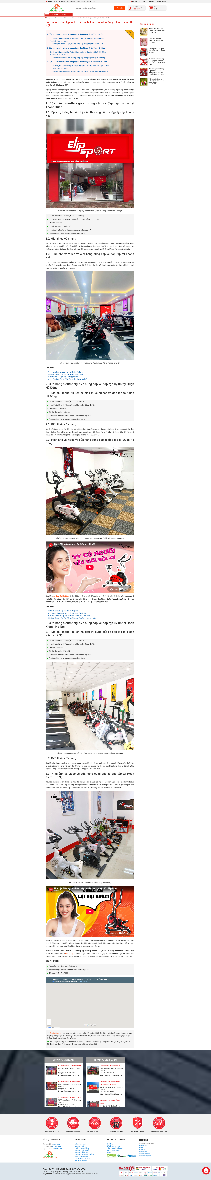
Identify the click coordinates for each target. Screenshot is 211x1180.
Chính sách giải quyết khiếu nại (84, 1154)
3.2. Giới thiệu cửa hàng (58, 69)
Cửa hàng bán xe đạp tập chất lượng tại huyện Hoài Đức (69, 616)
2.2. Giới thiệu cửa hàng (58, 55)
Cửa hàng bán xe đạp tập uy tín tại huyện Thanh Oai (67, 613)
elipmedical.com (144, 1153)
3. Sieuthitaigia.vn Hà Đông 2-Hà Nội (69, 1097)
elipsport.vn (143, 1145)
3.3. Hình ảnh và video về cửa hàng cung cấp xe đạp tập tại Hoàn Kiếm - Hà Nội (79, 71)
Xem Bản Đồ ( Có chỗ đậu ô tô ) (70, 1075)
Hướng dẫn (161, 1)
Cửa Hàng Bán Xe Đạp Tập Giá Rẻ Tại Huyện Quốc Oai (68, 379)
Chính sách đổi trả (80, 1146)
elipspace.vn (143, 1151)
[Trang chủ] (57, 8)
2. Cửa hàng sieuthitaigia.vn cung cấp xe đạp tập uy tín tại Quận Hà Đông (76, 48)
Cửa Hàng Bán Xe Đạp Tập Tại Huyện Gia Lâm (65, 372)
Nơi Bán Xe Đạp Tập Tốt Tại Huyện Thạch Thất (65, 374)
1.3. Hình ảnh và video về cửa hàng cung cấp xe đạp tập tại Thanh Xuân (76, 44)
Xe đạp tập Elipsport (81, 1160)
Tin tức (150, 1)
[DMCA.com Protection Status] (111, 1156)
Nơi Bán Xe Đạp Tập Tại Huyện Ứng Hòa (63, 611)
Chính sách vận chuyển (82, 1150)
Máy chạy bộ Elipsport (82, 1156)
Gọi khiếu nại (47, 1147)
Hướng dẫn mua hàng (82, 1148)
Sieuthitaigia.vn (55, 1033)
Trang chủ (49, 18)
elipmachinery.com (145, 1155)
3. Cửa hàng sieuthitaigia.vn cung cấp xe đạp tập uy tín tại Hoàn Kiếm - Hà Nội (78, 62)
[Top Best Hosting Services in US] (121, 1156)
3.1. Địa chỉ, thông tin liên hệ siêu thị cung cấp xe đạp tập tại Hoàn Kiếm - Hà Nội (80, 66)
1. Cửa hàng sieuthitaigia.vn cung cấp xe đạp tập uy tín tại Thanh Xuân (75, 34)
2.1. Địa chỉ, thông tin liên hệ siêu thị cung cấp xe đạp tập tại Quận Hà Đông (78, 52)
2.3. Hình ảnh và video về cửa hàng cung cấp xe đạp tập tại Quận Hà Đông (77, 58)
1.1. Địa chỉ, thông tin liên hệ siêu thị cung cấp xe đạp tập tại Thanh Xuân (77, 38)
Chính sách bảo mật (81, 1152)
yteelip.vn (142, 1149)
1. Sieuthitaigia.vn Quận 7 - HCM (110, 1065)
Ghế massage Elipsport (82, 1158)
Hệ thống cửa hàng (138, 1)
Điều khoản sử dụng (113, 1146)
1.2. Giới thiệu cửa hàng (58, 41)
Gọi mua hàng (48, 1144)
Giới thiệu (110, 1144)
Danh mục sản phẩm (58, 15)
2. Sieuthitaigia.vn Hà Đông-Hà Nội (69, 1081)
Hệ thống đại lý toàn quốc (115, 1148)
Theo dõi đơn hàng (113, 1150)
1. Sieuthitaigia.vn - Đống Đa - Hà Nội (69, 1065)
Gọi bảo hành (47, 1149)
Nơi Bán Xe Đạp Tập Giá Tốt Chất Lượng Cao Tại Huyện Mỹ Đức (72, 618)
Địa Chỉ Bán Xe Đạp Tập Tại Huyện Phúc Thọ (64, 377)
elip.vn (141, 1147)
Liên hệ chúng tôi (80, 1144)
